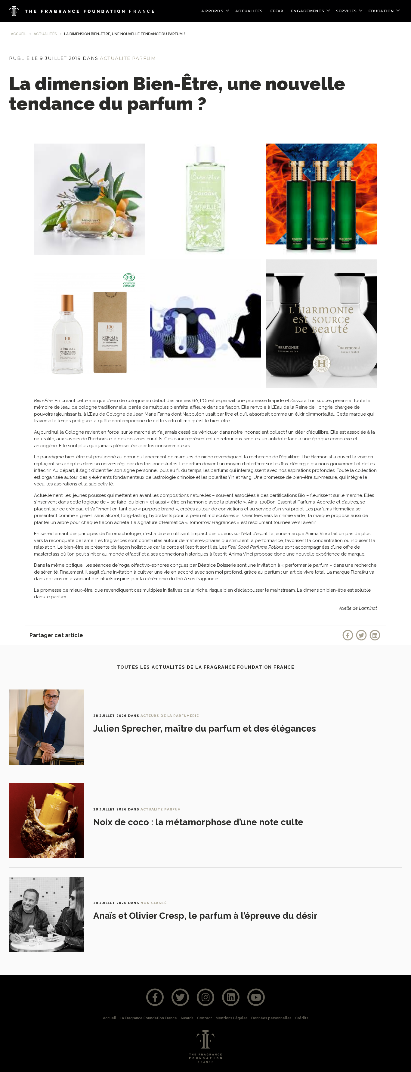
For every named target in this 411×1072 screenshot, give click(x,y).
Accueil (18, 34)
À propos (212, 11)
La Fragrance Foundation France (148, 1018)
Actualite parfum (128, 58)
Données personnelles (271, 1018)
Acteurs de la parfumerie (170, 716)
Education (381, 11)
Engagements (307, 11)
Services (346, 11)
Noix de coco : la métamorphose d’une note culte (198, 822)
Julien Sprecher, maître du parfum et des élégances (204, 728)
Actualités (249, 11)
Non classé (154, 903)
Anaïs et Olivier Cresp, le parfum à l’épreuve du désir (205, 916)
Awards (187, 1018)
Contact (204, 1018)
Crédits (301, 1018)
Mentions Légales (232, 1018)
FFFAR (276, 11)
